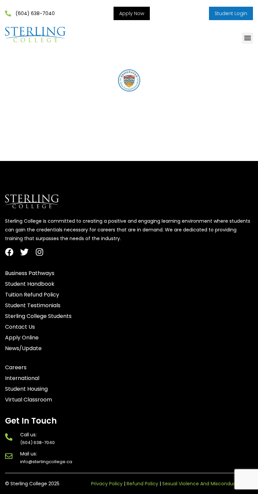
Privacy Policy (107, 483)
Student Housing (26, 389)
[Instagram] (39, 252)
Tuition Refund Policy (32, 294)
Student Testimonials (32, 305)
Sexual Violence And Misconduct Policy (207, 483)
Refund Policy (142, 483)
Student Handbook (29, 284)
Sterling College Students (38, 316)
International (22, 378)
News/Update (23, 348)
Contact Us (20, 327)
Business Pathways (29, 273)
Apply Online (22, 337)
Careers (16, 367)
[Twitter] (24, 252)
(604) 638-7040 (37, 442)
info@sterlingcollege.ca (46, 461)
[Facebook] (9, 252)
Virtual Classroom (28, 399)
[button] (247, 38)
